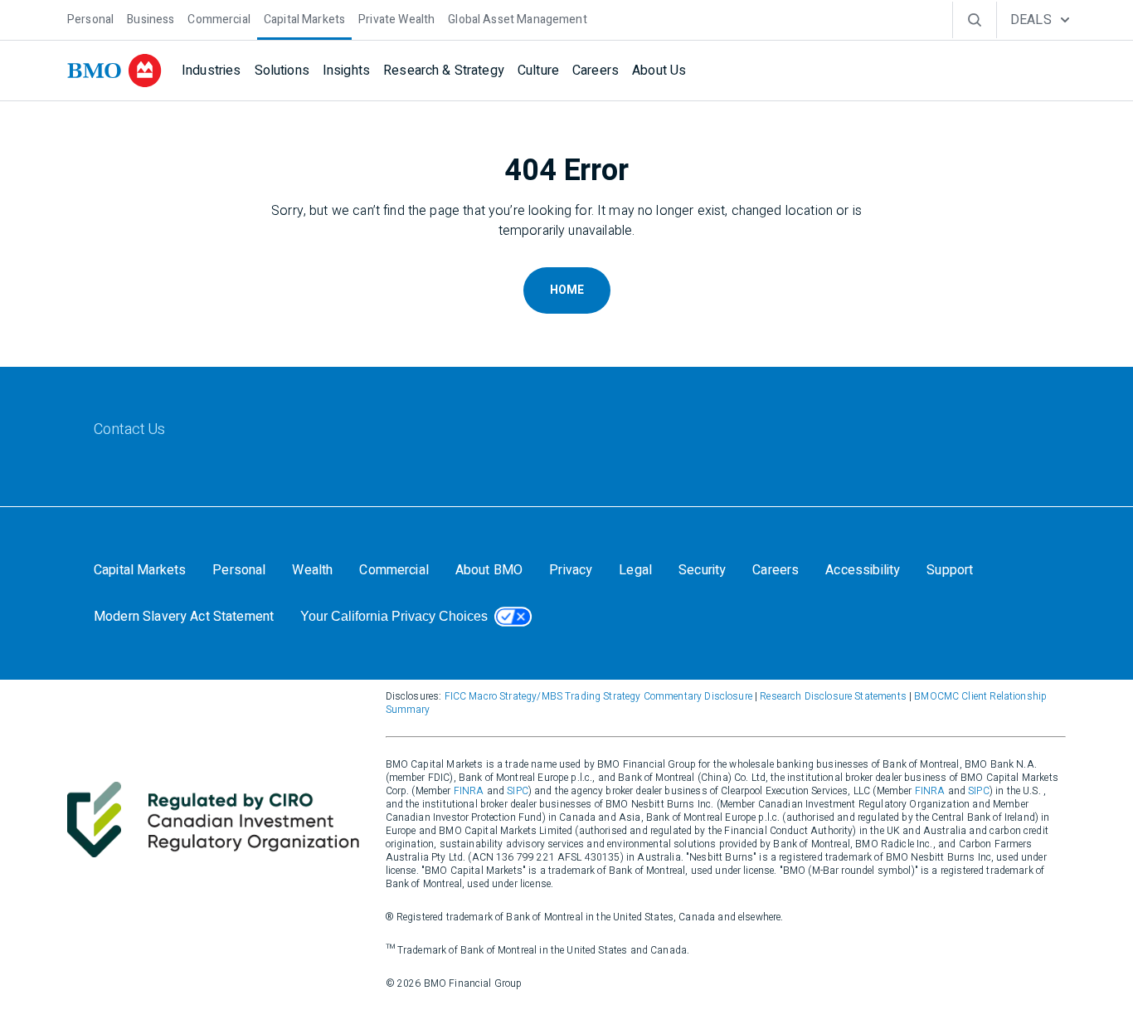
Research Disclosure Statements (833, 696)
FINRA (469, 790)
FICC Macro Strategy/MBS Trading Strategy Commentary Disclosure (598, 696)
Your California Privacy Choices (394, 616)
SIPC (517, 790)
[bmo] (114, 70)
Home (567, 290)
